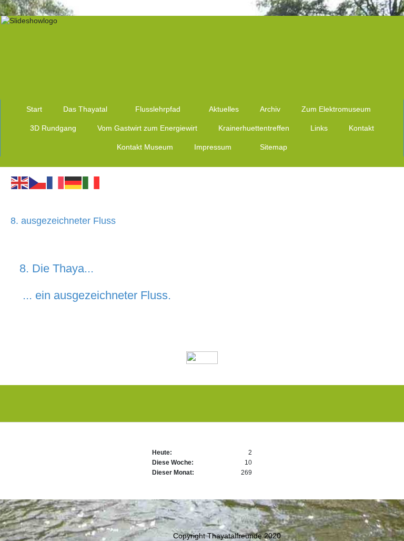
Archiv (270, 109)
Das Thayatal (85, 109)
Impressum (212, 147)
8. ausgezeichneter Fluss (63, 220)
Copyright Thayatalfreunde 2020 (227, 536)
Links (319, 128)
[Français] (56, 182)
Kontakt (361, 128)
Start (34, 109)
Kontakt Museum (145, 147)
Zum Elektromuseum (336, 109)
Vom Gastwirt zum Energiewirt (147, 128)
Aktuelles (224, 109)
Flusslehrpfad (157, 109)
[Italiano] (91, 182)
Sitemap (273, 147)
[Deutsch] (74, 182)
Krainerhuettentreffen (253, 128)
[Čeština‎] (38, 182)
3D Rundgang (53, 128)
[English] (20, 182)
